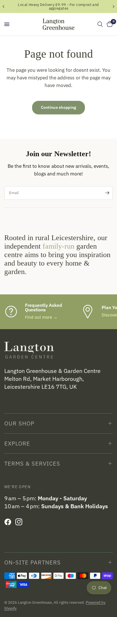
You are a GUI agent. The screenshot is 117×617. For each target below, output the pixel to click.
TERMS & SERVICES (32, 463)
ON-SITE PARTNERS (32, 562)
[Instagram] (20, 522)
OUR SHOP (19, 423)
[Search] (100, 24)
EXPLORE (17, 443)
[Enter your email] (107, 193)
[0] (109, 24)
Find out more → (41, 317)
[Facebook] (9, 522)
